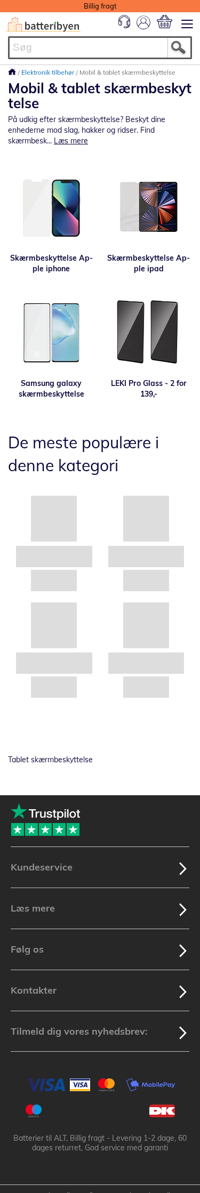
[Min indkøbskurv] (164, 21)
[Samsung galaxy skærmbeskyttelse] (51, 332)
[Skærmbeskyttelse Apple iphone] (51, 207)
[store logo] (43, 25)
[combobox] (100, 47)
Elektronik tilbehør (48, 72)
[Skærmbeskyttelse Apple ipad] (149, 207)
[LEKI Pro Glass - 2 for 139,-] (149, 332)
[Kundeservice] (124, 25)
